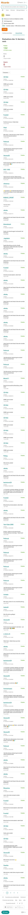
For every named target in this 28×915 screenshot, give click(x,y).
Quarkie (5, 865)
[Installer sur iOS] (8, 907)
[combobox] (14, 7)
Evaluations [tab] (19, 33)
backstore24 (7, 482)
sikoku (5, 210)
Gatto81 (6, 607)
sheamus (6, 184)
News (20, 900)
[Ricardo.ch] (5, 2)
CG (3, 897)
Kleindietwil (7, 224)
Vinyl (5, 127)
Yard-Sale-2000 (8, 524)
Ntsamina (6, 788)
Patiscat (6, 142)
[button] (20, 2)
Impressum (23, 897)
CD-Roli (5, 77)
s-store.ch (6, 634)
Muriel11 (6, 378)
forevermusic (7, 689)
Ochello (5, 594)
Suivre (4, 29)
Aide (16, 900)
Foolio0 (5, 115)
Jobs (24, 900)
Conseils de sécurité (10, 903)
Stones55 (6, 155)
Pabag (5, 456)
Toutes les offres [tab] (7, 33)
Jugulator (6, 238)
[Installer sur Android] (19, 907)
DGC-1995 (6, 169)
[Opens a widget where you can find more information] (5, 912)
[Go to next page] (17, 893)
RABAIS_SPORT (8, 198)
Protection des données (8, 900)
